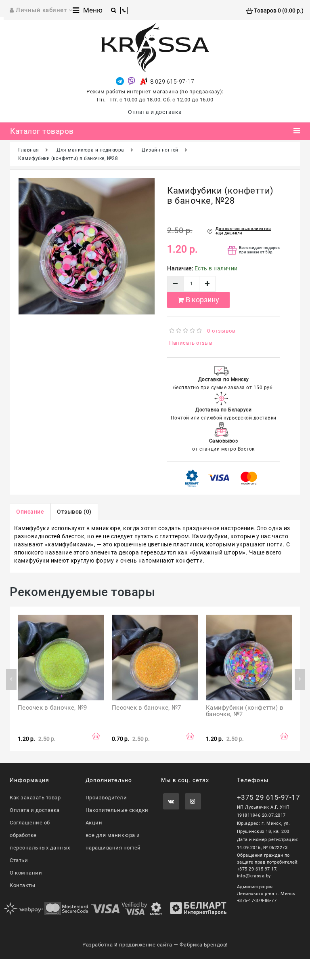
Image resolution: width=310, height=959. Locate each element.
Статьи (19, 860)
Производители (106, 798)
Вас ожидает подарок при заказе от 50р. (259, 249)
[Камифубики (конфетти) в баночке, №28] (86, 246)
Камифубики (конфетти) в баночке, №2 (245, 711)
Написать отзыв (190, 343)
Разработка (97, 945)
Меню (93, 10)
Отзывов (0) (74, 511)
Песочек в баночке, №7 (146, 707)
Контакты (22, 885)
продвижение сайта (145, 945)
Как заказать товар (35, 798)
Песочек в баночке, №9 (52, 707)
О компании (26, 873)
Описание (30, 511)
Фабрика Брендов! (204, 945)
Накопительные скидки (117, 810)
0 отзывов (221, 331)
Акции (94, 823)
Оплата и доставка (155, 112)
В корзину (202, 299)
